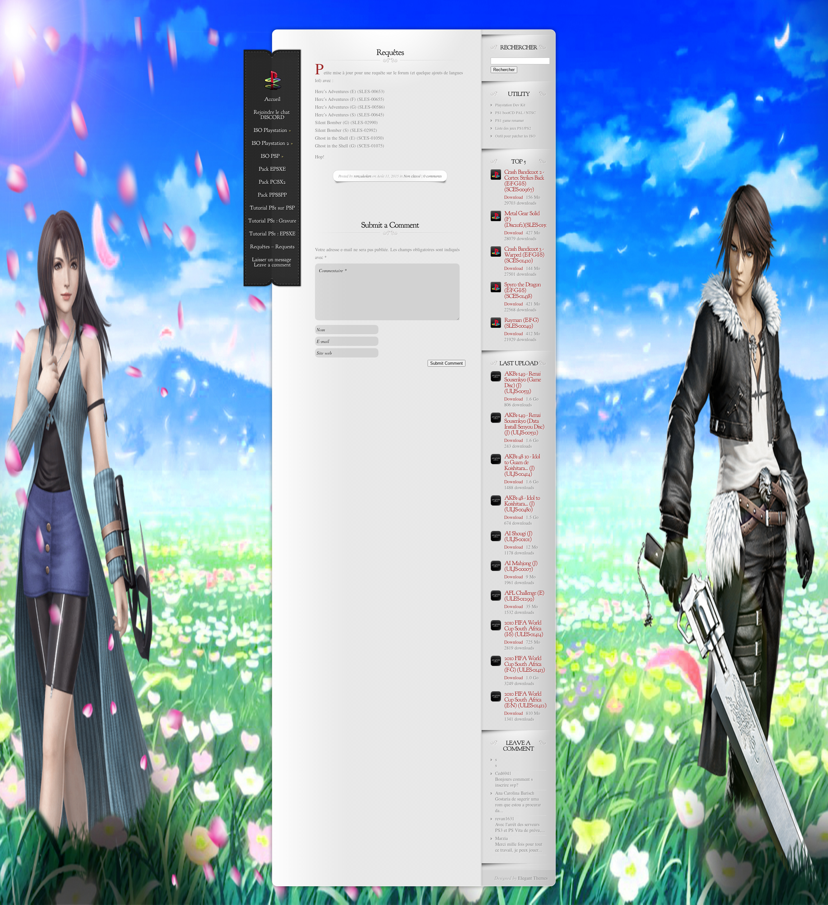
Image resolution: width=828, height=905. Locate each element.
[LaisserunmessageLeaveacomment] (272, 262)
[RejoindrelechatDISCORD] (272, 115)
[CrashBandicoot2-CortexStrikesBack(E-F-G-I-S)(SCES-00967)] (524, 180)
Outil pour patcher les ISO (515, 135)
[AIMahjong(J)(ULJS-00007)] (521, 565)
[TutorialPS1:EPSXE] (272, 234)
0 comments (432, 175)
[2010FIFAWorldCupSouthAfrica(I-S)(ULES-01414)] (523, 628)
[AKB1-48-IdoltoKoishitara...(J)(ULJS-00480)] (522, 503)
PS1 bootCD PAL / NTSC (515, 112)
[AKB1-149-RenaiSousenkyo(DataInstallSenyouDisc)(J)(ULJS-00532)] (524, 423)
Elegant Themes (533, 878)
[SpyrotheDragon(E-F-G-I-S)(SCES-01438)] (523, 289)
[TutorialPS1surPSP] (272, 208)
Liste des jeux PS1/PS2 (513, 128)
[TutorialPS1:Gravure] (272, 221)
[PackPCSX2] (272, 182)
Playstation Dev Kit (510, 104)
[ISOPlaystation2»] (272, 143)
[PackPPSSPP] (272, 195)
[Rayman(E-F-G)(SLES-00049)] (522, 322)
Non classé (412, 175)
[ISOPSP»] (272, 156)
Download (513, 197)
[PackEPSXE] (272, 169)
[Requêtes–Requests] (272, 247)
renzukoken (362, 175)
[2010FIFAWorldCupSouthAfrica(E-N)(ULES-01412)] (525, 699)
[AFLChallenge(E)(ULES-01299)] (524, 595)
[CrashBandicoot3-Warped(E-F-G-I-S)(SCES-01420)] (524, 254)
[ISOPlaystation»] (272, 130)
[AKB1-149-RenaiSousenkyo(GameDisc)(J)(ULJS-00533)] (523, 381)
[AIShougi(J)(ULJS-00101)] (518, 536)
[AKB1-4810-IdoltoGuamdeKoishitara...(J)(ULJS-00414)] (522, 464)
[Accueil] (272, 99)
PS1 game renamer (509, 120)
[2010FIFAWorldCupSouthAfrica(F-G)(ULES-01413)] (524, 663)
